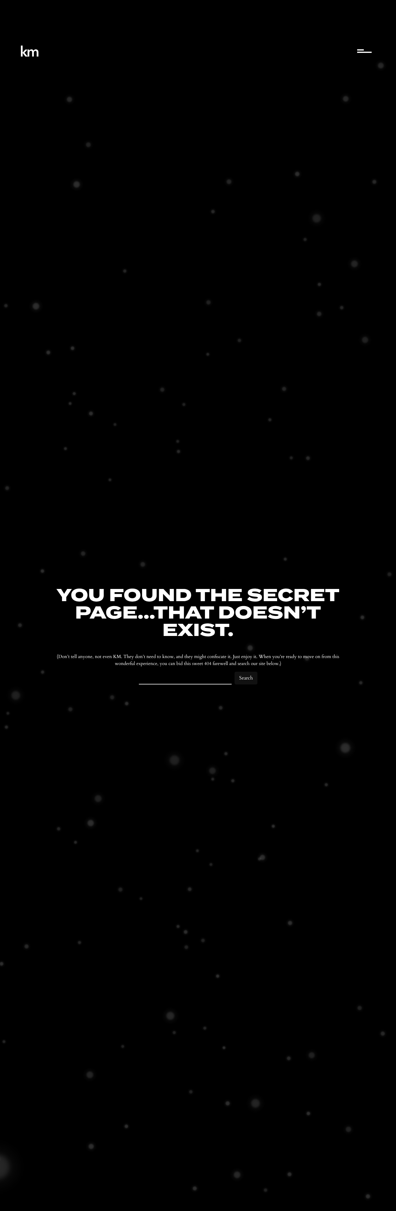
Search (246, 678)
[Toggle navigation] (364, 51)
